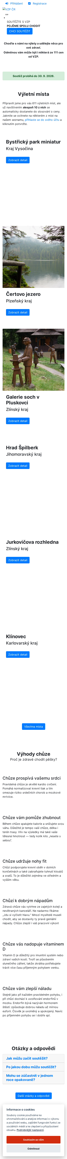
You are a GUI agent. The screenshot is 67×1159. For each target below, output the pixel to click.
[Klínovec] (33, 628)
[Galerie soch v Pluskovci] (33, 360)
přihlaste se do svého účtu (42, 119)
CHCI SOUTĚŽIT (19, 31)
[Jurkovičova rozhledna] (33, 534)
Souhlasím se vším (33, 1139)
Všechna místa (33, 726)
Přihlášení (16, 3)
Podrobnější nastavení (30, 1130)
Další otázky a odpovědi (33, 1095)
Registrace (39, 3)
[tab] (33, 1058)
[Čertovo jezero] (33, 257)
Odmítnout (33, 1148)
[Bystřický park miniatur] (33, 133)
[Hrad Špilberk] (33, 439)
